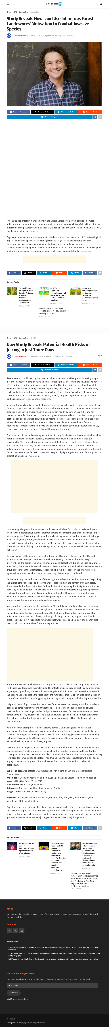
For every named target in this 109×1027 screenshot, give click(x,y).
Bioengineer (20, 36)
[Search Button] (101, 4)
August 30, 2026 (89, 303)
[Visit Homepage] (54, 3)
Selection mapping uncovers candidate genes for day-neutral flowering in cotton (52, 311)
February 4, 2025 (36, 36)
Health (33, 338)
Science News (24, 12)
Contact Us (11, 1019)
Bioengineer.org (12, 1023)
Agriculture (35, 12)
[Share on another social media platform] (100, 117)
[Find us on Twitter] (15, 930)
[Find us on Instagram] (21, 930)
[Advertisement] (54, 259)
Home (9, 12)
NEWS (15, 12)
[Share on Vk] (95, 117)
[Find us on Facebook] (9, 930)
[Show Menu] (8, 4)
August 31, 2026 (25, 306)
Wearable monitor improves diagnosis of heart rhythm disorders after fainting (27, 848)
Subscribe (13, 993)
